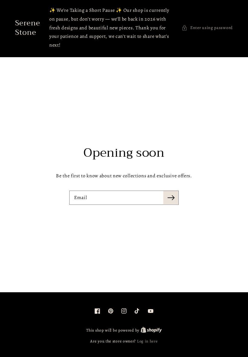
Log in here (147, 341)
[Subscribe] (170, 197)
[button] (207, 27)
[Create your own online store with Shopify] (151, 330)
